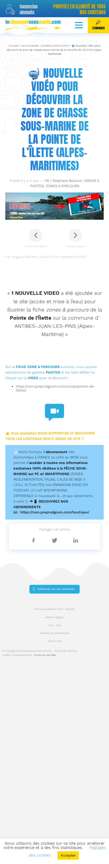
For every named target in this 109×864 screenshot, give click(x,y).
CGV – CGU (54, 625)
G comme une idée (45, 655)
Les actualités (30, 45)
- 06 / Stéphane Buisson (62, 181)
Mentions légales (55, 617)
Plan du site (54, 641)
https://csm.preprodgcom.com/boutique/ (54, 512)
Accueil (13, 45)
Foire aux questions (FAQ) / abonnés (54, 609)
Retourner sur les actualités (56, 589)
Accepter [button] (68, 855)
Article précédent (36, 246)
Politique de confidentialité (54, 633)
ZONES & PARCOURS (55, 45)
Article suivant (75, 246)
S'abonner (98, 28)
